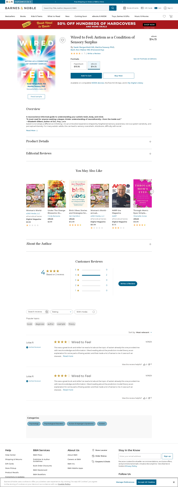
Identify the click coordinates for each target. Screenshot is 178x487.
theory (72, 324)
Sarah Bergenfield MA (84, 47)
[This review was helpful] (144, 364)
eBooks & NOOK (99, 16)
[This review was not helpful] (149, 364)
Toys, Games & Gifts (120, 16)
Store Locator (101, 450)
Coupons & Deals (102, 461)
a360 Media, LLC (33, 213)
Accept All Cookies (146, 482)
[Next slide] (152, 191)
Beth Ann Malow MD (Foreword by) (87, 50)
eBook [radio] (94, 65)
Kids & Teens (36, 16)
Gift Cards (9, 464)
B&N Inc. (71, 464)
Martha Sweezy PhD (104, 47)
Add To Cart (86, 76)
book (29, 324)
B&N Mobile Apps (75, 468)
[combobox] (61, 312)
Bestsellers (10, 16)
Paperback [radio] (78, 65)
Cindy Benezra (54, 216)
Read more (68, 356)
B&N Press (37, 455)
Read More (30, 130)
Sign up (167, 456)
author (51, 324)
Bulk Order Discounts (42, 466)
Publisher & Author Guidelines (41, 460)
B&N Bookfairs (39, 474)
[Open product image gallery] (36, 63)
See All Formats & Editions (145, 59)
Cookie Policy (64, 484)
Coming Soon (81, 16)
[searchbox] (35, 312)
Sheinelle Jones (140, 216)
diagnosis (40, 324)
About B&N (72, 455)
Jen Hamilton (74, 216)
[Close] (174, 482)
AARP (114, 216)
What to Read (54, 16)
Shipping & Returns (13, 459)
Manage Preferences (125, 482)
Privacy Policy (131, 466)
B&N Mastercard (40, 470)
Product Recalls (12, 472)
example (61, 324)
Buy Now (119, 76)
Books (23, 16)
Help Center (10, 455)
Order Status (101, 456)
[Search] (112, 8)
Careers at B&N (74, 459)
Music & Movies (142, 16)
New (67, 16)
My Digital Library (135, 83)
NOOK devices (98, 83)
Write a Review (94, 53)
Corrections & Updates (14, 477)
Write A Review (128, 283)
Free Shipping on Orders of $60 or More (89, 2)
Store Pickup (10, 468)
